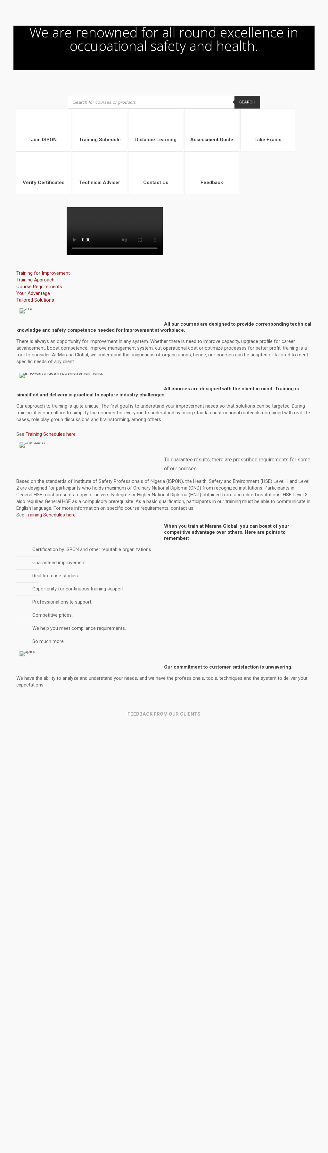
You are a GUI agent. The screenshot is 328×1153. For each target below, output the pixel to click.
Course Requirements (39, 286)
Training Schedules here (51, 434)
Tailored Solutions (35, 300)
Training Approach (35, 280)
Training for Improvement (43, 273)
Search (247, 102)
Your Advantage (33, 293)
